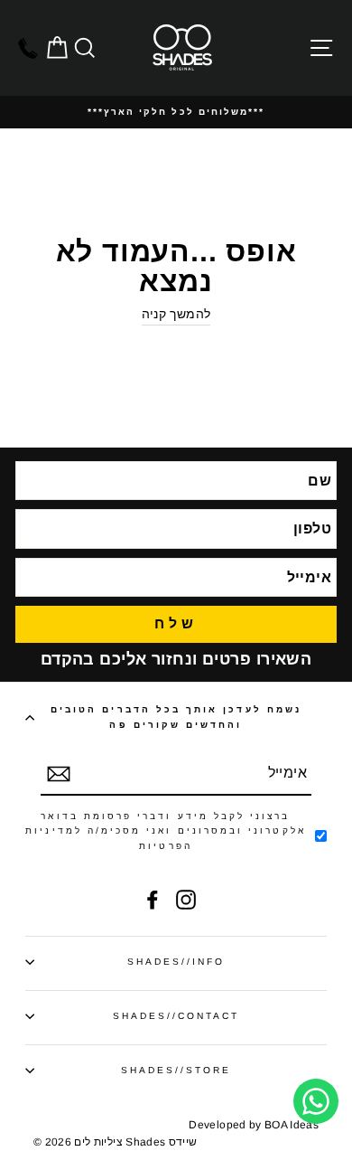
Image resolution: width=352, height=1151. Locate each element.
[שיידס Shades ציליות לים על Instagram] (186, 900)
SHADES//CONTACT (176, 1016)
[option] (176, 112)
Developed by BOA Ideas (253, 1124)
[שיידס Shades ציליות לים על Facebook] (152, 900)
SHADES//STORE (176, 1070)
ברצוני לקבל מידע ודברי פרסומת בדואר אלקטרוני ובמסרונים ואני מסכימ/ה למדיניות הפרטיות (165, 831)
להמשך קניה (176, 314)
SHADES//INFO (176, 962)
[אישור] (58, 774)
